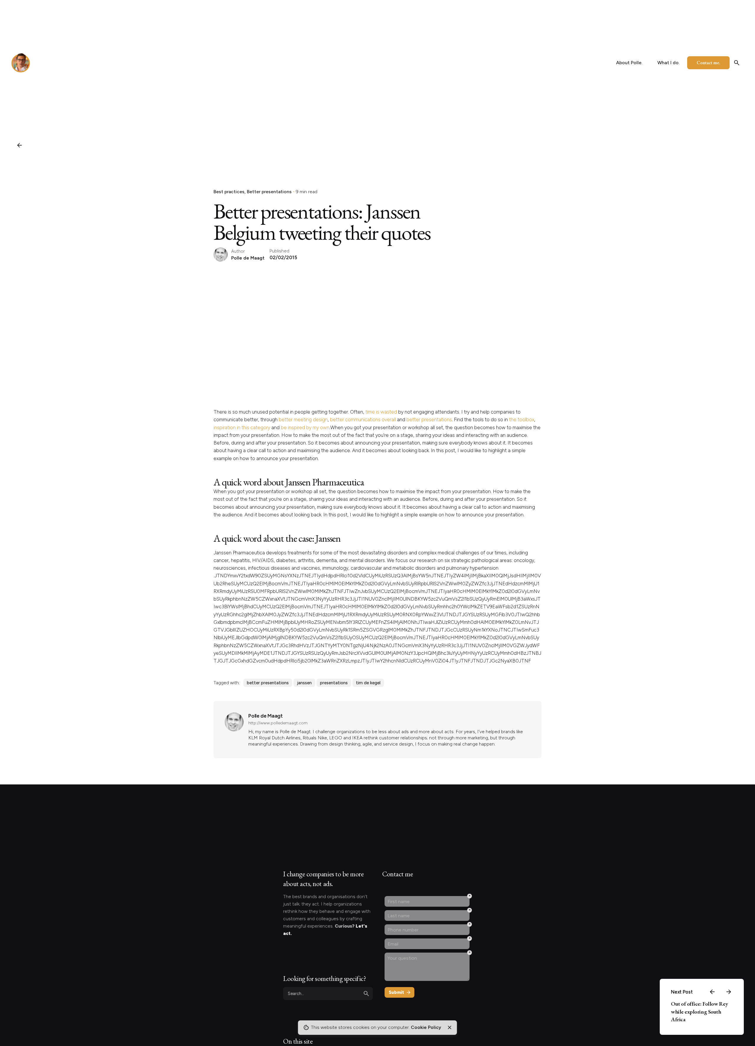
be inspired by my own (305, 427)
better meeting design (303, 419)
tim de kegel (368, 682)
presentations (334, 682)
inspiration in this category (242, 427)
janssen (304, 682)
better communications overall (363, 419)
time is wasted (381, 412)
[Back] (19, 145)
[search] (366, 993)
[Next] (728, 992)
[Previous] (712, 992)
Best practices (229, 191)
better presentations (429, 419)
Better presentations (269, 191)
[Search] (737, 63)
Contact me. (708, 63)
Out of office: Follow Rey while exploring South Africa (699, 1011)
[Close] (449, 1027)
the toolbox (521, 419)
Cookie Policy (426, 1027)
